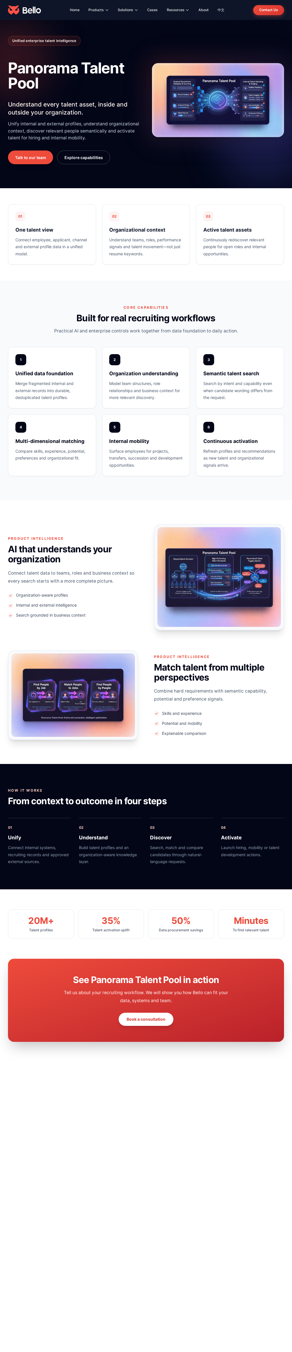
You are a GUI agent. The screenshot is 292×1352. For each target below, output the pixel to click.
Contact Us (268, 10)
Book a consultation (146, 1019)
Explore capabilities (83, 157)
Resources (175, 10)
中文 (221, 10)
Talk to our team (30, 157)
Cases (152, 10)
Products (96, 10)
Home (75, 10)
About (203, 10)
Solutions (125, 10)
